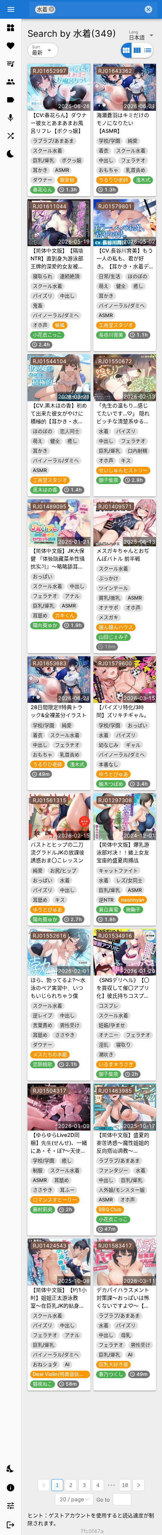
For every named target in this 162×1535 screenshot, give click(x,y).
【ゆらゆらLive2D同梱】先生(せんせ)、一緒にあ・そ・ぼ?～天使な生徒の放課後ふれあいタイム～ (59, 1151)
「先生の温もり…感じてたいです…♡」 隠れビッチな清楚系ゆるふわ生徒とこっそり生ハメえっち (123, 421)
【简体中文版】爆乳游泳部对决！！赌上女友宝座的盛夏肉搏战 (122, 852)
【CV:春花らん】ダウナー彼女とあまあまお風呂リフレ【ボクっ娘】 (59, 123)
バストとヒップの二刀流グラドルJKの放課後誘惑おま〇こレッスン (57, 852)
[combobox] (99, 9)
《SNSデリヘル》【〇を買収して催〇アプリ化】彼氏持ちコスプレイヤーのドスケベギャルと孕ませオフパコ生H (124, 996)
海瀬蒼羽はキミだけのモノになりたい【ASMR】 (122, 123)
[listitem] (10, 28)
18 (125, 1485)
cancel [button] (51, 9)
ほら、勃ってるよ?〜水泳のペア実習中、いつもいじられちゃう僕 (58, 988)
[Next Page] (139, 1485)
